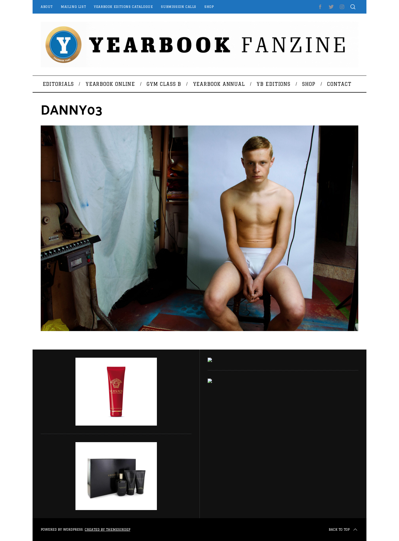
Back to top (339, 529)
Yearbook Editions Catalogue (123, 6)
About (47, 6)
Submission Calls (178, 6)
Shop (209, 6)
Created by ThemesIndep (107, 529)
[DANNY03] (199, 329)
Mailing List (73, 6)
